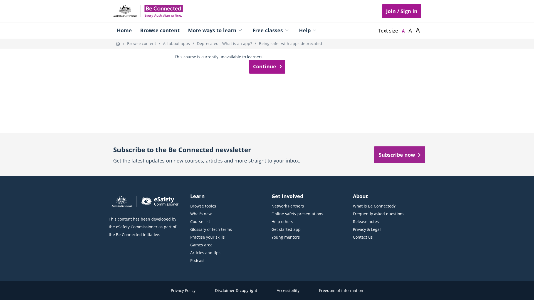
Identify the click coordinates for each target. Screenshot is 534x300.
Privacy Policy (183, 290)
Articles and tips (205, 252)
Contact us (363, 237)
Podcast (197, 260)
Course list (200, 221)
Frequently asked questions (378, 213)
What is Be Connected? (374, 206)
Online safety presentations (297, 213)
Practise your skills (207, 237)
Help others (282, 221)
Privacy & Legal (367, 229)
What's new (201, 213)
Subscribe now (397, 154)
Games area (201, 245)
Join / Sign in (401, 11)
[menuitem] (124, 31)
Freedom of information (341, 290)
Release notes (366, 221)
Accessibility (288, 290)
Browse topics (203, 206)
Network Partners (287, 206)
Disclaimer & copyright (236, 290)
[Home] (118, 43)
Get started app (286, 229)
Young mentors (285, 237)
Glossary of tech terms (211, 229)
